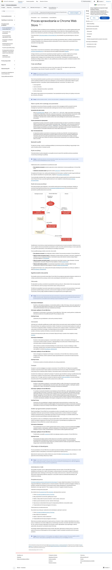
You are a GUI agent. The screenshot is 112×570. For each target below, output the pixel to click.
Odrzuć (94, 18)
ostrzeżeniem (46, 258)
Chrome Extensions (11, 5)
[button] (7, 16)
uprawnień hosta (40, 112)
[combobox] (86, 1)
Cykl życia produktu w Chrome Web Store (48, 35)
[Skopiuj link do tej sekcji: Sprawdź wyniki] (42, 142)
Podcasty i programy (52, 562)
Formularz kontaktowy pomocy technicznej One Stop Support (44, 482)
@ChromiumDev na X (84, 557)
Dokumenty (20, 1)
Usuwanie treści (64, 261)
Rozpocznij (104, 18)
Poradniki (24, 7)
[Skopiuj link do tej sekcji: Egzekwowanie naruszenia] (49, 273)
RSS (81, 562)
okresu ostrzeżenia (66, 377)
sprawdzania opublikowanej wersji (57, 188)
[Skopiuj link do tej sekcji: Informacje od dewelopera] (49, 446)
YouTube (81, 559)
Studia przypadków (30, 1)
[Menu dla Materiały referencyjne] (41, 7)
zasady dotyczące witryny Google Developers (59, 546)
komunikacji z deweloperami (63, 174)
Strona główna (33, 17)
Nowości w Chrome (44, 1)
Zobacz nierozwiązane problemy (23, 559)
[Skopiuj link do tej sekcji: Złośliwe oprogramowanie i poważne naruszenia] (58, 409)
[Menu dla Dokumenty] (24, 1)
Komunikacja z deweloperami (40, 269)
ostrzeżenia (50, 492)
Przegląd (3, 7)
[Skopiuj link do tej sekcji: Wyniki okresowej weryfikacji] (47, 184)
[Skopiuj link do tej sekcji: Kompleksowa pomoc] (44, 479)
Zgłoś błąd (19, 557)
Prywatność (23, 567)
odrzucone (57, 170)
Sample (45, 7)
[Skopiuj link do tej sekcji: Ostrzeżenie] (39, 322)
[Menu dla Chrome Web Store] (57, 7)
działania (67, 51)
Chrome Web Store (52, 7)
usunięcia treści (43, 492)
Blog (37, 1)
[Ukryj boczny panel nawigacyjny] (14, 568)
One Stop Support (65, 454)
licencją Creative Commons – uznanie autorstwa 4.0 (58, 544)
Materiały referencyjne (35, 7)
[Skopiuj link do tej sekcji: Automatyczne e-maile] (44, 467)
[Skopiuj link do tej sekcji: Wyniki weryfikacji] (41, 150)
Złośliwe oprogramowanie (62, 265)
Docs (2, 5)
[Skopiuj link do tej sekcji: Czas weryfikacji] (42, 64)
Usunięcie (33, 335)
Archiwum (51, 560)
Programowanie (16, 7)
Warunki (18, 567)
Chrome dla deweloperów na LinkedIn (87, 560)
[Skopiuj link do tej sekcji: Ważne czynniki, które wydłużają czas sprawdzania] (59, 103)
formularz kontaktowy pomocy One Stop (45, 494)
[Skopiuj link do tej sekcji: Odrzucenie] (38, 281)
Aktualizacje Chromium (53, 557)
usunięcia (47, 434)
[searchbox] (7, 11)
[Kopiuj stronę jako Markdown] (40, 25)
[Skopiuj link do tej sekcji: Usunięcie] (37, 365)
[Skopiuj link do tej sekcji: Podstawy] (38, 46)
